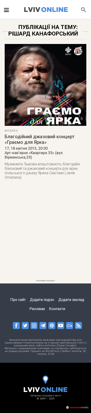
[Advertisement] (45, 232)
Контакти (57, 309)
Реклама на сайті (45, 281)
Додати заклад (71, 299)
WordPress (52, 351)
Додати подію (42, 299)
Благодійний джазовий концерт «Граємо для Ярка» (40, 139)
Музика (11, 130)
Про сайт (18, 299)
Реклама (37, 309)
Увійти (65, 351)
